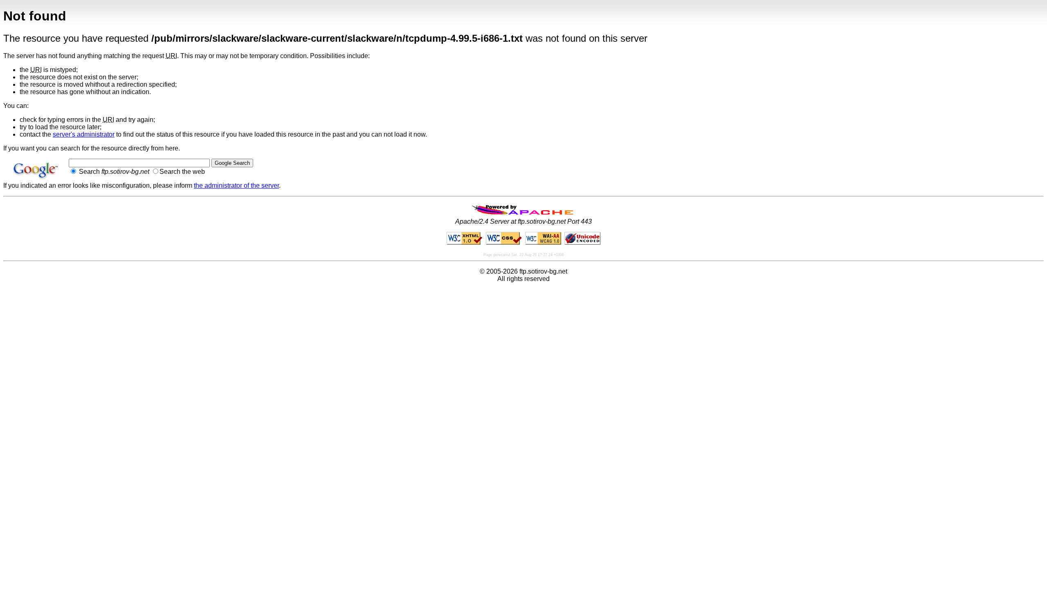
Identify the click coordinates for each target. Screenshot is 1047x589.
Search (113, 171)
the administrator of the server (236, 185)
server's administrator (84, 134)
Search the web (182, 171)
